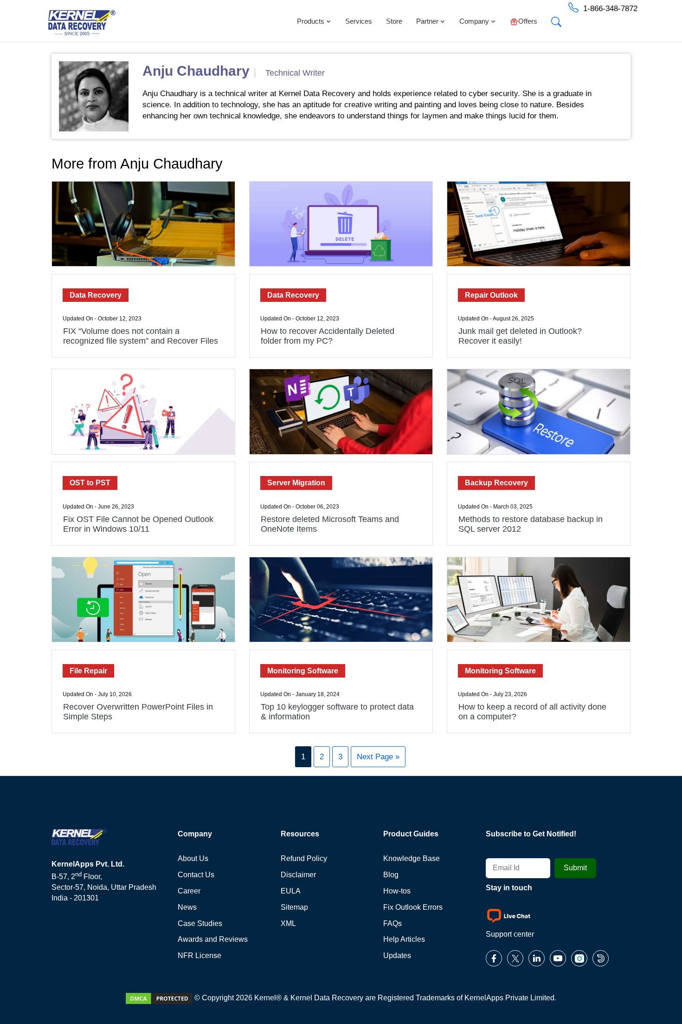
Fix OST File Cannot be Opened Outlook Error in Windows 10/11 (138, 524)
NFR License (199, 955)
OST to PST (90, 483)
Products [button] (310, 21)
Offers (527, 21)
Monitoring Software (302, 671)
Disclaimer (298, 875)
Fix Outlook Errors (413, 907)
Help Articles (404, 939)
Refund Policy (304, 858)
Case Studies (200, 923)
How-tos (397, 891)
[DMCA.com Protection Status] (159, 998)
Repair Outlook (491, 295)
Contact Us (196, 875)
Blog (391, 875)
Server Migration (296, 483)
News (187, 907)
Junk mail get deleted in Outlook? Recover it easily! (520, 336)
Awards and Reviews (213, 939)
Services (358, 21)
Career (189, 891)
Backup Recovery (496, 483)
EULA (291, 891)
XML (288, 923)
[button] (556, 19)
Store (394, 21)
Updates (397, 955)
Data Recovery (96, 295)
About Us (193, 858)
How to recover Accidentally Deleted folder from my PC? (327, 336)
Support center (510, 934)
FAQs (392, 923)
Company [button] (474, 21)
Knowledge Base (411, 858)
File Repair (88, 671)
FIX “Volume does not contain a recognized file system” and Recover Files (140, 336)
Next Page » (378, 756)
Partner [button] (427, 21)
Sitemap (294, 907)
